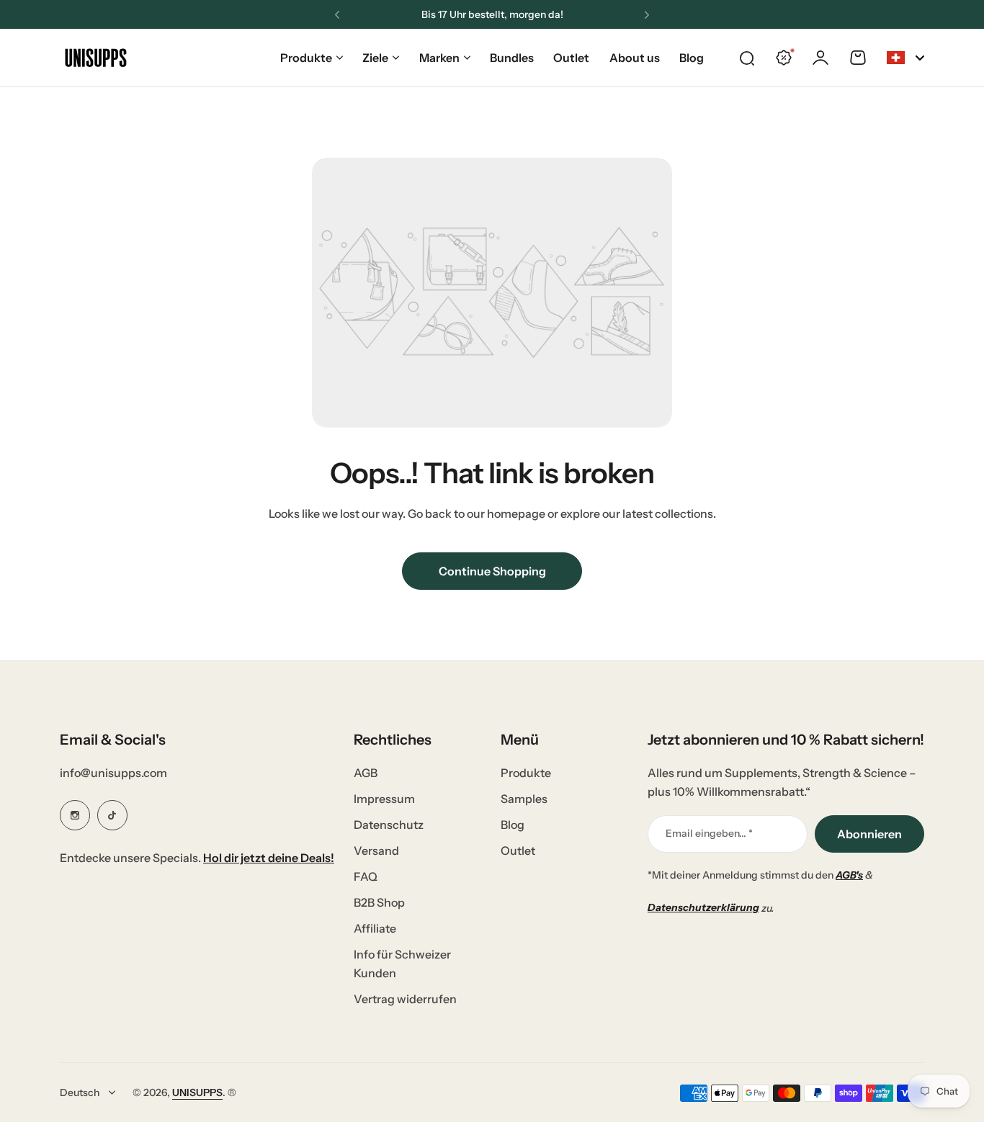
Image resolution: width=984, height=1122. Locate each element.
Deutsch (79, 1092)
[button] (337, 15)
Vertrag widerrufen (405, 999)
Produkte (306, 57)
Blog (512, 824)
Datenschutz (389, 824)
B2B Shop (379, 902)
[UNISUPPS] (96, 57)
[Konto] (820, 57)
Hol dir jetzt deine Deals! (268, 858)
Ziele (375, 57)
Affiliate (375, 928)
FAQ (365, 876)
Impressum (384, 798)
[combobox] (905, 57)
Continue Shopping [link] (492, 571)
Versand (376, 850)
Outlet (518, 850)
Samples (524, 798)
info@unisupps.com (113, 773)
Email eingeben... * (709, 833)
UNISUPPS (197, 1092)
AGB (365, 773)
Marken (439, 57)
